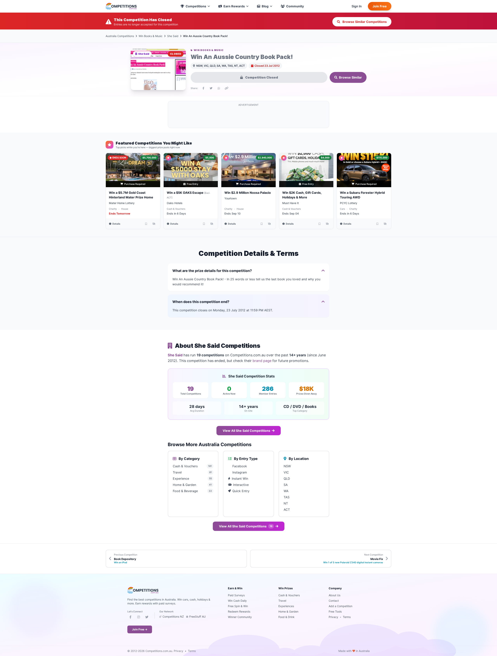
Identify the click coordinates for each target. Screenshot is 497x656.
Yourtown (230, 198)
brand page (262, 361)
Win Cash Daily (237, 600)
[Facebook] (130, 618)
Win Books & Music (150, 36)
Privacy (333, 617)
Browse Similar (350, 77)
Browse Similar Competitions (364, 22)
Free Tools (335, 611)
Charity (113, 208)
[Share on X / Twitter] (211, 88)
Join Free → (139, 629)
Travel (282, 600)
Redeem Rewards (239, 611)
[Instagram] (139, 618)
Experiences (286, 606)
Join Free (380, 6)
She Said (172, 36)
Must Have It (290, 203)
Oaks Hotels (174, 203)
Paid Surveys (236, 595)
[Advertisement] (248, 116)
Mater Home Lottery (122, 203)
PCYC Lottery (348, 203)
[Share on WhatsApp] (219, 88)
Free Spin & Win (238, 606)
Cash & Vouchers (176, 208)
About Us (334, 595)
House (124, 208)
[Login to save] (146, 224)
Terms (347, 617)
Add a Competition (340, 606)
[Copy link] (226, 88)
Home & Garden (288, 611)
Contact (334, 600)
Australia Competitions (120, 36)
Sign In (357, 6)
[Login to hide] (154, 224)
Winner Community (240, 617)
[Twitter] (147, 618)
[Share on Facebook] (203, 88)
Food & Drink (286, 617)
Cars (342, 208)
